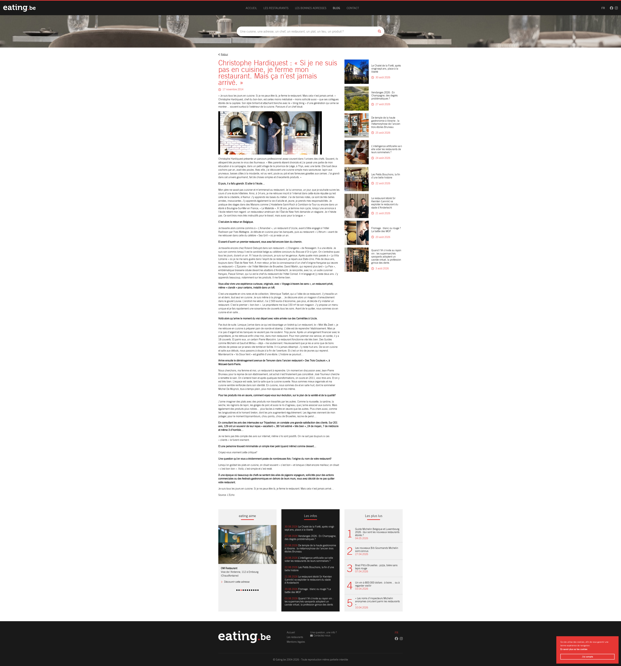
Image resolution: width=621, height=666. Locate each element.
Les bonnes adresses (310, 8)
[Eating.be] (19, 8)
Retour (224, 54)
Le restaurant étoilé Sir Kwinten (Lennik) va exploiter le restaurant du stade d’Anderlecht (384, 203)
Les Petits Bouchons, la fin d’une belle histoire (385, 176)
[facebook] (611, 8)
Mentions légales (296, 641)
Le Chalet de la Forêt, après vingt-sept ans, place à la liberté (386, 68)
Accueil (251, 8)
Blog (336, 8)
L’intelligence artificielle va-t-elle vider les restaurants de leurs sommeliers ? (386, 149)
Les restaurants (276, 8)
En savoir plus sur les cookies (573, 649)
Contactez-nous (322, 635)
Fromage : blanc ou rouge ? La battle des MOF (386, 230)
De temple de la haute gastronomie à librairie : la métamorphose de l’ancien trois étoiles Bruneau (385, 122)
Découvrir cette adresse (237, 578)
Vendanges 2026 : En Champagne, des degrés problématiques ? (384, 95)
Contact (353, 8)
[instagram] (616, 8)
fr (603, 8)
